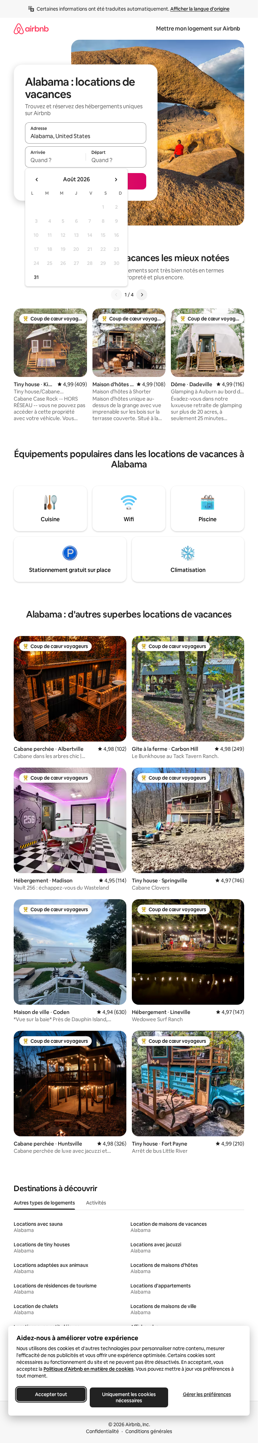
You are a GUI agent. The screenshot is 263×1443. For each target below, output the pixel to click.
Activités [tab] (96, 1203)
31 (36, 277)
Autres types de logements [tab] (44, 1203)
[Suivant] (141, 294)
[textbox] (55, 160)
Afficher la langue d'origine (199, 9)
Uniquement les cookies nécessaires (129, 1397)
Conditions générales (148, 1431)
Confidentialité (102, 1431)
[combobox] (85, 136)
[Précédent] (116, 294)
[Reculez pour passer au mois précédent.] (37, 180)
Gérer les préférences (207, 1394)
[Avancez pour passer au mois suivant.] (116, 180)
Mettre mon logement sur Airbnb (198, 28)
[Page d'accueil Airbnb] (31, 28)
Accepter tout (51, 1394)
